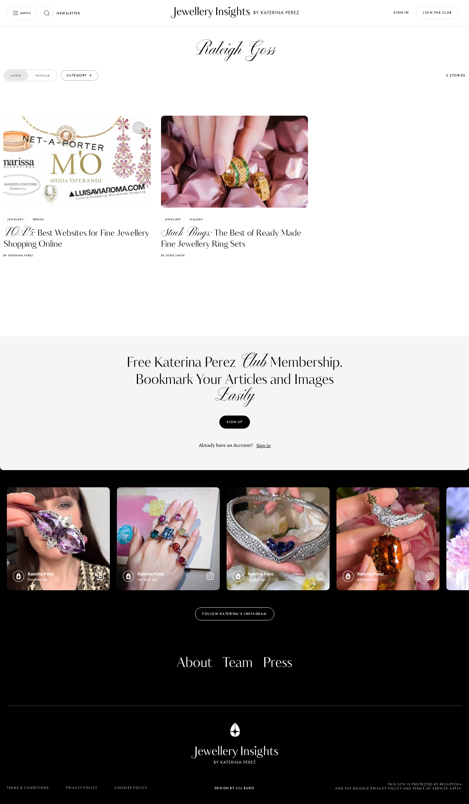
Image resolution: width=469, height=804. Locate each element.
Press (277, 663)
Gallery (196, 219)
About (194, 663)
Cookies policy (130, 787)
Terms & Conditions (28, 787)
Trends (38, 219)
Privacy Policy (81, 787)
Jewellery (15, 219)
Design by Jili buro (235, 788)
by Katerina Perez (18, 255)
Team (237, 663)
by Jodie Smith (173, 255)
